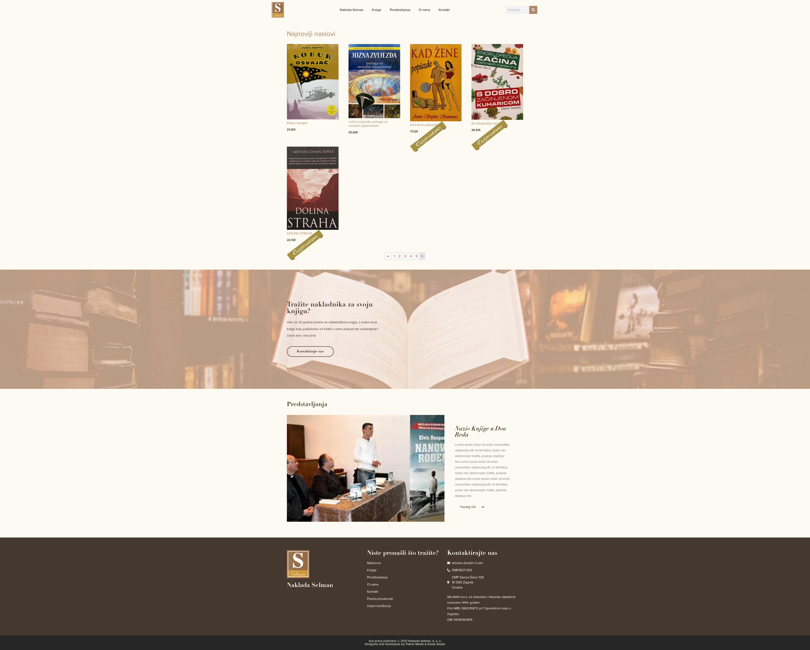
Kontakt (444, 10)
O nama (424, 10)
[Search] (533, 10)
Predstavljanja (400, 10)
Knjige (376, 10)
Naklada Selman (351, 10)
